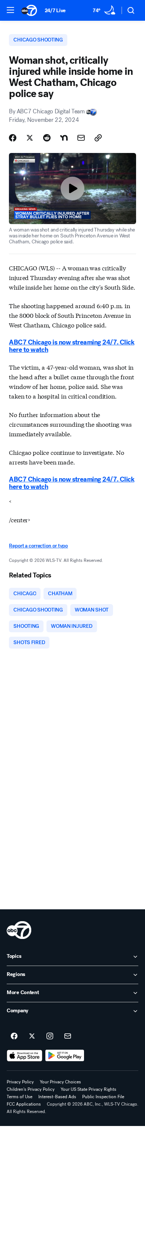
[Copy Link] (98, 137)
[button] (10, 10)
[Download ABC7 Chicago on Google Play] (64, 1056)
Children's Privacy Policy (31, 1089)
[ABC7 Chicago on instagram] (49, 1036)
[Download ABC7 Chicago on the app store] (24, 1056)
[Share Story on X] (29, 137)
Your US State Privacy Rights (88, 1089)
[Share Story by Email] (81, 137)
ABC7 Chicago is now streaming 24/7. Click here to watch (71, 346)
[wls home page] (19, 930)
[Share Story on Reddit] (47, 137)
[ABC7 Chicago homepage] (29, 10)
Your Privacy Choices (60, 1082)
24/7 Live (55, 10)
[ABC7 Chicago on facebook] (14, 1036)
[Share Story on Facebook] (12, 137)
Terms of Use (19, 1097)
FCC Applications (24, 1104)
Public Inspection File (103, 1097)
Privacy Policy (20, 1082)
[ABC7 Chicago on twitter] (32, 1036)
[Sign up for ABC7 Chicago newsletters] (67, 1036)
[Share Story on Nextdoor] (64, 137)
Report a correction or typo (38, 545)
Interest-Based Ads (57, 1097)
